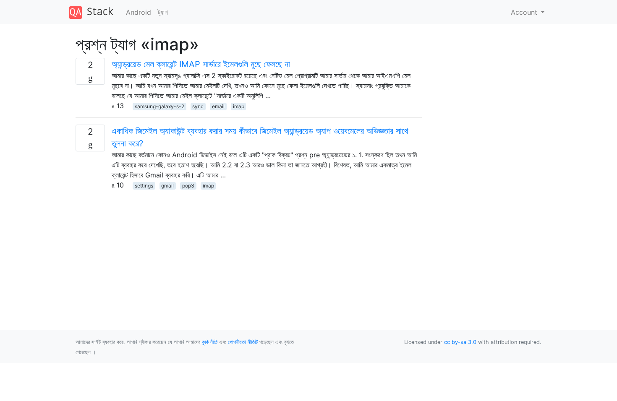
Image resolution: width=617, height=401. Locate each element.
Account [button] (525, 12)
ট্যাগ (163, 12)
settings (144, 185)
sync (198, 106)
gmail (167, 185)
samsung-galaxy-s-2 (159, 106)
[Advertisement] (249, 248)
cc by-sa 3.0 (460, 342)
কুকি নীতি (209, 342)
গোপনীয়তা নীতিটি (243, 342)
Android (138, 12)
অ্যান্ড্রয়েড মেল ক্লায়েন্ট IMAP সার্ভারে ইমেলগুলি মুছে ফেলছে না (201, 64)
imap (238, 106)
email (218, 106)
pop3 (188, 185)
